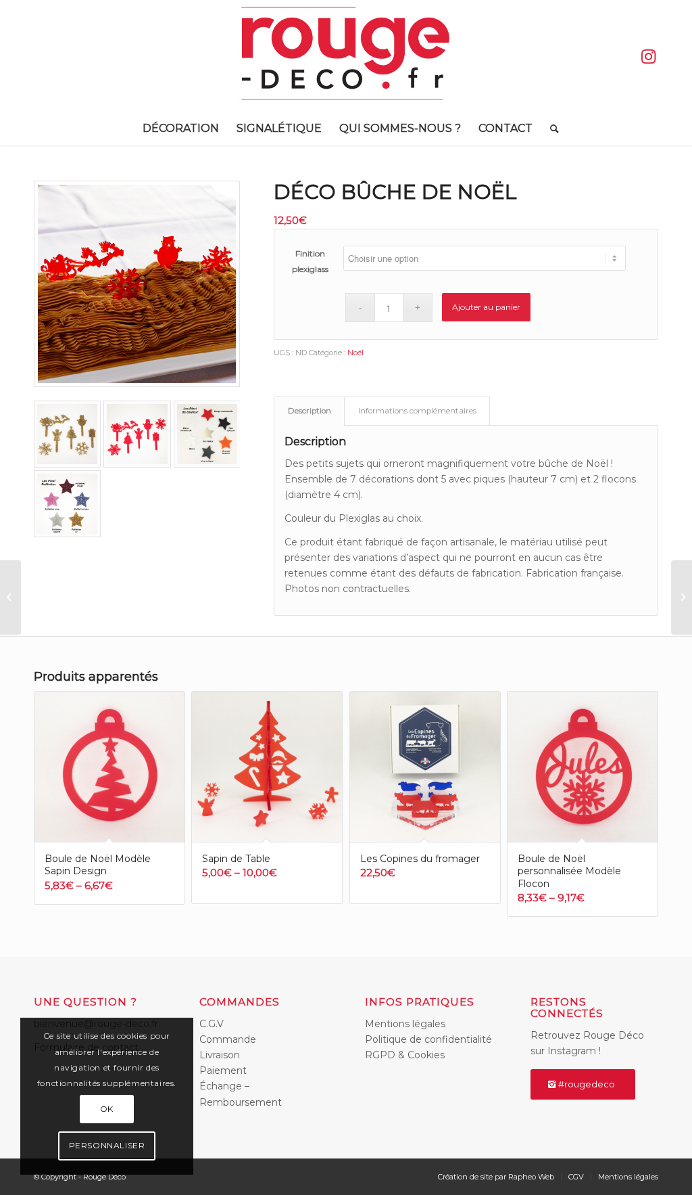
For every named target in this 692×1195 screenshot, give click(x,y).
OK (107, 1109)
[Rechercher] (550, 128)
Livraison (219, 1055)
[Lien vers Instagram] (648, 56)
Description (309, 410)
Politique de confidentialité (428, 1039)
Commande (227, 1039)
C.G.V (211, 1024)
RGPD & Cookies (405, 1055)
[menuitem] (181, 128)
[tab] (309, 411)
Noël (355, 352)
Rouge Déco (104, 1176)
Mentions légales (405, 1024)
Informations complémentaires (417, 410)
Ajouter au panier (486, 307)
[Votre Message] (681, 597)
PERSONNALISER (107, 1145)
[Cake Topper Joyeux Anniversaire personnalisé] (10, 597)
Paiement (223, 1070)
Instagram (571, 1051)
